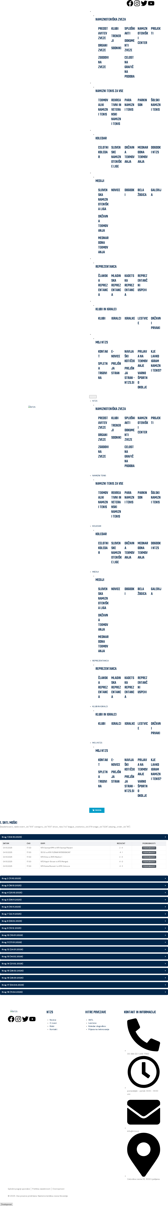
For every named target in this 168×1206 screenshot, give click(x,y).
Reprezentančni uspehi (142, 283)
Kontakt (103, 354)
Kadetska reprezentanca (129, 285)
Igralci (116, 318)
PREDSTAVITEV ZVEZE (103, 33)
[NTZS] (44, 407)
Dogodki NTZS (156, 150)
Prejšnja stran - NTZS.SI (130, 376)
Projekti (156, 31)
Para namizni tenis (129, 105)
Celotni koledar (103, 152)
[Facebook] (130, 3)
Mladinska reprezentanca (116, 285)
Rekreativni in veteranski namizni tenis (116, 112)
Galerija (156, 192)
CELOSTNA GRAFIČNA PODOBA (130, 67)
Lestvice (143, 321)
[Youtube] (151, 3)
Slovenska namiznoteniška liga (103, 199)
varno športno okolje (143, 380)
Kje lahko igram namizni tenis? (156, 361)
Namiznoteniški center (143, 36)
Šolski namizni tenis (156, 105)
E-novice (115, 354)
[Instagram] (137, 3)
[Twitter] (144, 3)
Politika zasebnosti (41, 1188)
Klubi (115, 29)
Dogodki (129, 192)
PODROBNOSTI (149, 848)
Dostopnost (58, 1188)
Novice (115, 190)
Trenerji (116, 38)
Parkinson (142, 102)
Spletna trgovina (103, 371)
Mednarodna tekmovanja (143, 155)
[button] (93, 396)
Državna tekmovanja (129, 155)
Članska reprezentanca (103, 285)
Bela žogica (142, 192)
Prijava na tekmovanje (143, 359)
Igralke (130, 318)
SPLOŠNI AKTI (130, 31)
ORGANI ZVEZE (102, 48)
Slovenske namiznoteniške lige (116, 157)
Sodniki (116, 48)
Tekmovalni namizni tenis (103, 107)
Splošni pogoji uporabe (19, 1188)
